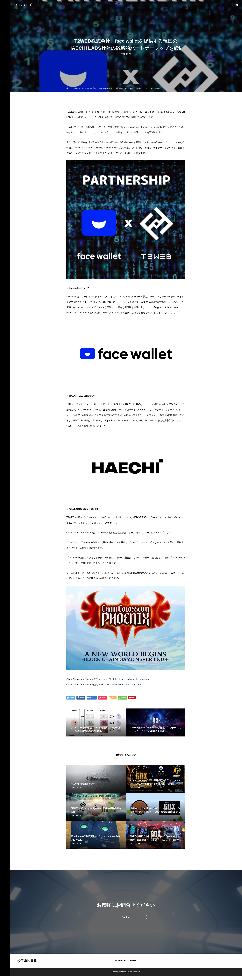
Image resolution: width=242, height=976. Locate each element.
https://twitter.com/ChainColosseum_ (124, 684)
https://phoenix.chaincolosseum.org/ (131, 679)
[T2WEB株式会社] (23, 5)
